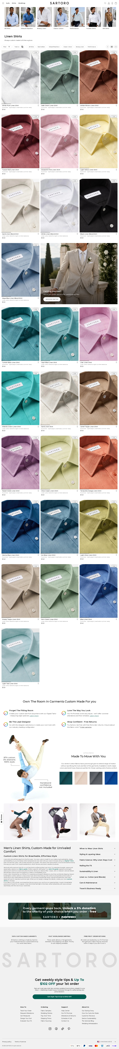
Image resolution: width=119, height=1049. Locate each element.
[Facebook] (56, 1028)
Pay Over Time (46, 1016)
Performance (92, 47)
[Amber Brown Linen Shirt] (99, 77)
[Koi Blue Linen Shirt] (59, 527)
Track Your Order (26, 1011)
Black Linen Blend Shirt (88, 234)
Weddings (21, 3)
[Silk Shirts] (110, 18)
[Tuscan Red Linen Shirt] (20, 141)
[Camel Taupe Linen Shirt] (99, 398)
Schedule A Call (66, 1018)
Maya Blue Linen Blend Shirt (12, 298)
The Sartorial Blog (88, 1021)
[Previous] (4, 77)
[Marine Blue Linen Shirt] (20, 527)
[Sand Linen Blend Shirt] (20, 205)
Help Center (65, 1011)
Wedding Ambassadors (90, 1023)
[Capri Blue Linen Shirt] (59, 334)
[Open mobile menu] (3, 3)
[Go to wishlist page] (112, 3)
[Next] (36, 77)
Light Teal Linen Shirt (10, 683)
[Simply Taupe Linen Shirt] (20, 591)
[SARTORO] (59, 3)
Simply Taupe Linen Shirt (11, 619)
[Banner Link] (59, 911)
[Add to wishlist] (38, 105)
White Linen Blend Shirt (49, 234)
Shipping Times (46, 1018)
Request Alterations (27, 1013)
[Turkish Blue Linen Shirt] (20, 334)
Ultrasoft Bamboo (54, 47)
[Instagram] (50, 1028)
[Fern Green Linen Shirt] (59, 591)
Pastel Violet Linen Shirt (11, 491)
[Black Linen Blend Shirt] (99, 205)
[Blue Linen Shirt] (99, 591)
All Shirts (31, 47)
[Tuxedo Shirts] (93, 18)
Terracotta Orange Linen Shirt (90, 491)
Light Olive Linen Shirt (88, 555)
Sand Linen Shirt (47, 426)
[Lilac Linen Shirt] (99, 334)
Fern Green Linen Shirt (49, 619)
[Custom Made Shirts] (11, 18)
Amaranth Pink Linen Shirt (50, 170)
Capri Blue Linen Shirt (49, 362)
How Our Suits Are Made (90, 1013)
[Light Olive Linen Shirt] (99, 527)
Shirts (14, 3)
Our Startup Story (88, 1011)
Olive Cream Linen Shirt (49, 491)
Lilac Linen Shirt (86, 362)
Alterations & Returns (68, 1016)
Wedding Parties (46, 1013)
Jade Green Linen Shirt (49, 105)
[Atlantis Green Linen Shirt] (20, 398)
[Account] (108, 3)
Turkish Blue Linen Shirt (11, 362)
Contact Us (65, 1021)
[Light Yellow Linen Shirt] (99, 141)
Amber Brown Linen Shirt (89, 105)
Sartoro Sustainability (89, 1018)
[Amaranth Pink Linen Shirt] (59, 141)
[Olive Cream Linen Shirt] (59, 462)
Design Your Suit (26, 1018)
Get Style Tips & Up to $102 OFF (59, 997)
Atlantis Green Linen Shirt (11, 426)
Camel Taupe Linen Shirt (89, 426)
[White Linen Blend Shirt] (59, 205)
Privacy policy (6, 1041)
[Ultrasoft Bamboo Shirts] (28, 18)
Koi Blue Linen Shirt (48, 555)
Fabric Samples (46, 1011)
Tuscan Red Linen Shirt (10, 170)
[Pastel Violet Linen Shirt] (20, 462)
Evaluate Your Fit (26, 1021)
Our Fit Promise (66, 1013)
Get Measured (25, 1016)
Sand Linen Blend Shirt (10, 234)
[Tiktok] (62, 1028)
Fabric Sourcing (46, 1021)
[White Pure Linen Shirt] (20, 77)
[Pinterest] (69, 1028)
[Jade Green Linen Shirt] (59, 77)
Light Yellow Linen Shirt (88, 170)
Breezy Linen (80, 47)
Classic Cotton (67, 47)
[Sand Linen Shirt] (59, 398)
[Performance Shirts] (77, 18)
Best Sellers (41, 47)
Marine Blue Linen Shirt (10, 555)
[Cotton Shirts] (61, 18)
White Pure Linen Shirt (10, 105)
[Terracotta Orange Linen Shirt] (99, 462)
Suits (8, 3)
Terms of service (20, 1041)
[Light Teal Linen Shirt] (20, 655)
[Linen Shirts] (44, 18)
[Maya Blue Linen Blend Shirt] (20, 270)
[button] (105, 3)
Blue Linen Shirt (86, 619)
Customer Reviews (88, 1016)
